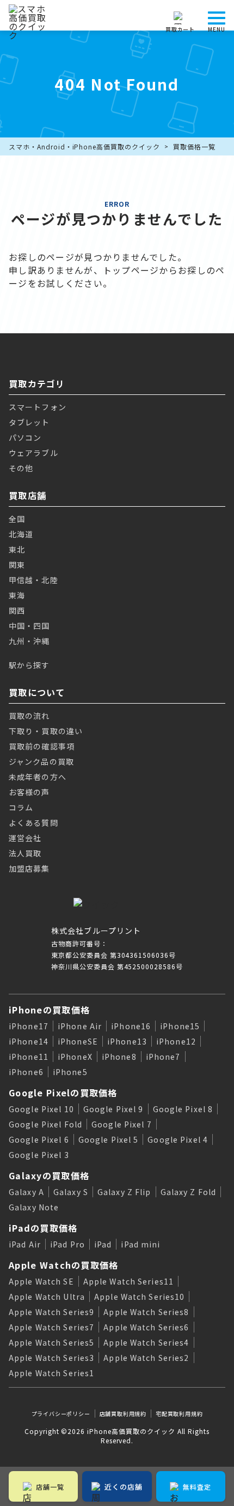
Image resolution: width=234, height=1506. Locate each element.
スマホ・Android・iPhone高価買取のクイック (84, 146)
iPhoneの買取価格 (49, 1009)
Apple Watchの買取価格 (63, 1264)
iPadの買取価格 (43, 1227)
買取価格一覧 (194, 146)
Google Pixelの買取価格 (63, 1092)
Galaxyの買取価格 (49, 1175)
